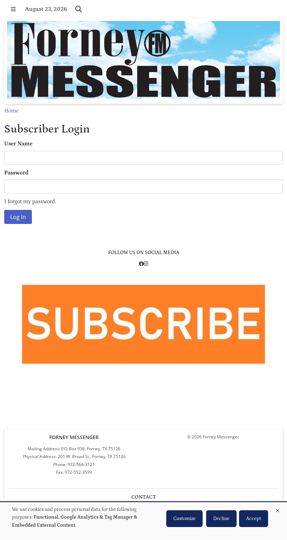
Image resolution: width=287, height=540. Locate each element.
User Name (18, 144)
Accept (253, 518)
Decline (221, 518)
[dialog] (143, 521)
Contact (143, 497)
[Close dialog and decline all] (277, 509)
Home (11, 111)
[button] (13, 9)
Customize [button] (184, 518)
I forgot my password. (30, 201)
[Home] (143, 61)
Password (16, 173)
